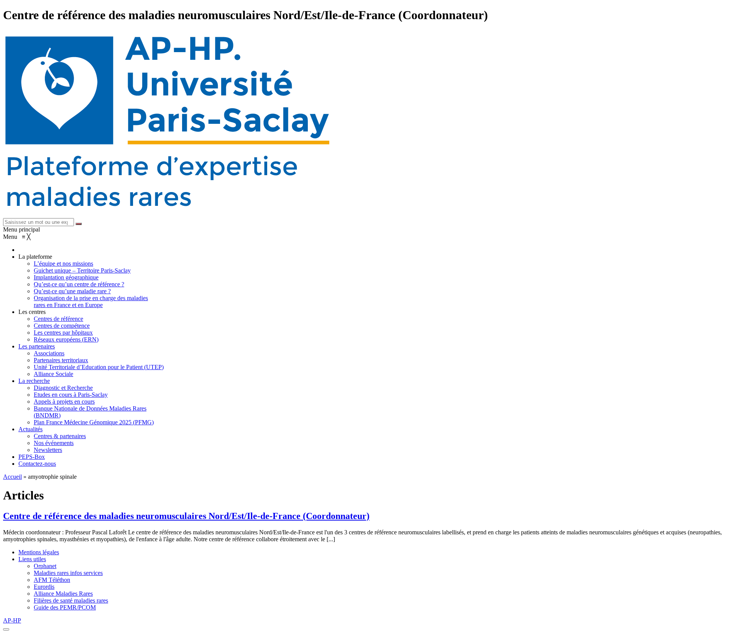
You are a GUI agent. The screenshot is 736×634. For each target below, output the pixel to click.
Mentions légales (38, 552)
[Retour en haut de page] (6, 629)
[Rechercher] (79, 224)
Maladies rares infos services (68, 573)
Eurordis (44, 586)
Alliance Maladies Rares (63, 593)
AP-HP (12, 620)
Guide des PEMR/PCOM (65, 607)
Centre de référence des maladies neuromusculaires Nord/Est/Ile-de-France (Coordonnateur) (186, 516)
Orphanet (45, 566)
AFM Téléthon (52, 580)
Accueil (12, 476)
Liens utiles (32, 559)
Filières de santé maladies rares (71, 600)
